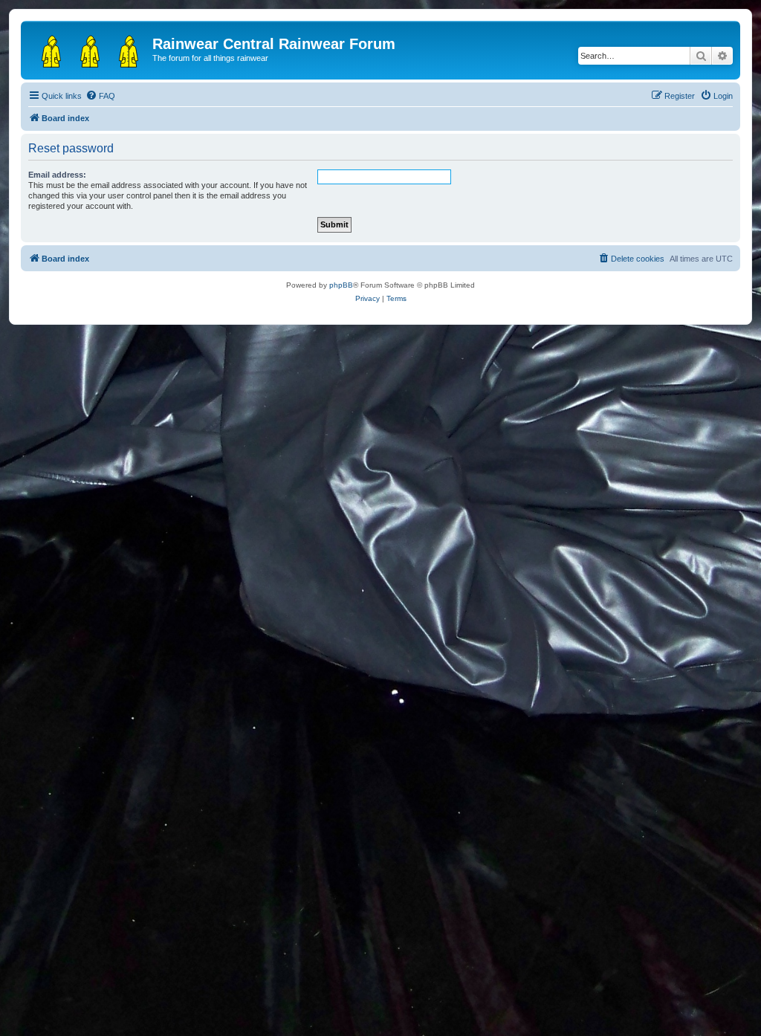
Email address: (57, 174)
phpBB (341, 285)
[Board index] (88, 48)
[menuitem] (100, 96)
